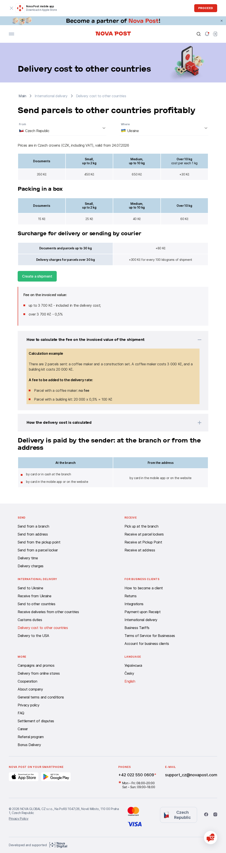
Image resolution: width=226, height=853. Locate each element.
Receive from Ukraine (34, 596)
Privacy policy (29, 705)
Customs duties (30, 620)
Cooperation (27, 681)
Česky (129, 673)
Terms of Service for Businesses (149, 635)
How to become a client (143, 588)
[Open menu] (11, 34)
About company (30, 689)
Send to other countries (36, 604)
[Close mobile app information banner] (11, 8)
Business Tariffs (136, 627)
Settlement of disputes (36, 721)
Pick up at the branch (141, 526)
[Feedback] (210, 837)
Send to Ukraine (30, 588)
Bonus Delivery (29, 745)
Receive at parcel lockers (144, 534)
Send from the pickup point (39, 542)
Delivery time (28, 558)
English (129, 681)
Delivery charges (30, 566)
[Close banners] (221, 20)
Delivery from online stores (39, 673)
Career (23, 729)
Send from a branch (33, 526)
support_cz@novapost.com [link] (191, 775)
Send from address (33, 534)
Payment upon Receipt (142, 612)
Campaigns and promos (36, 665)
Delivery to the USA (33, 635)
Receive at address (139, 550)
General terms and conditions (41, 697)
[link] (113, 20)
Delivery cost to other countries (43, 627)
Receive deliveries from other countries (48, 612)
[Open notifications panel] (207, 34)
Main (22, 96)
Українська (133, 665)
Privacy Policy (18, 818)
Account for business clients (146, 643)
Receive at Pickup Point (143, 542)
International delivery (140, 620)
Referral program (31, 737)
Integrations (133, 604)
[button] (107, 340)
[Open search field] (198, 34)
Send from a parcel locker (38, 550)
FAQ (21, 713)
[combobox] (62, 127)
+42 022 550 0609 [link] (136, 775)
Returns (130, 596)
